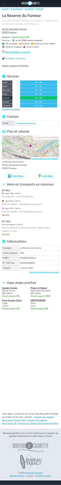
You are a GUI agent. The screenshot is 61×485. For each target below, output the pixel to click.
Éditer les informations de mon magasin (44, 272)
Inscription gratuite (43, 476)
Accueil (3, 3)
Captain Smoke (9, 288)
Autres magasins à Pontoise (15, 66)
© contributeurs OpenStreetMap (46, 137)
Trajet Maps (47, 176)
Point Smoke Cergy (11, 300)
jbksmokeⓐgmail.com (27, 123)
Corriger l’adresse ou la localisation (45, 159)
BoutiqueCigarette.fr (34, 473)
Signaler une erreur (11, 109)
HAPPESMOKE (38, 300)
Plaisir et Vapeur (39, 288)
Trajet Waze (17, 176)
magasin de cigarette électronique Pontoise (38, 423)
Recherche (57, 3)
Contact (30, 476)
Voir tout (5, 215)
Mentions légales (17, 476)
